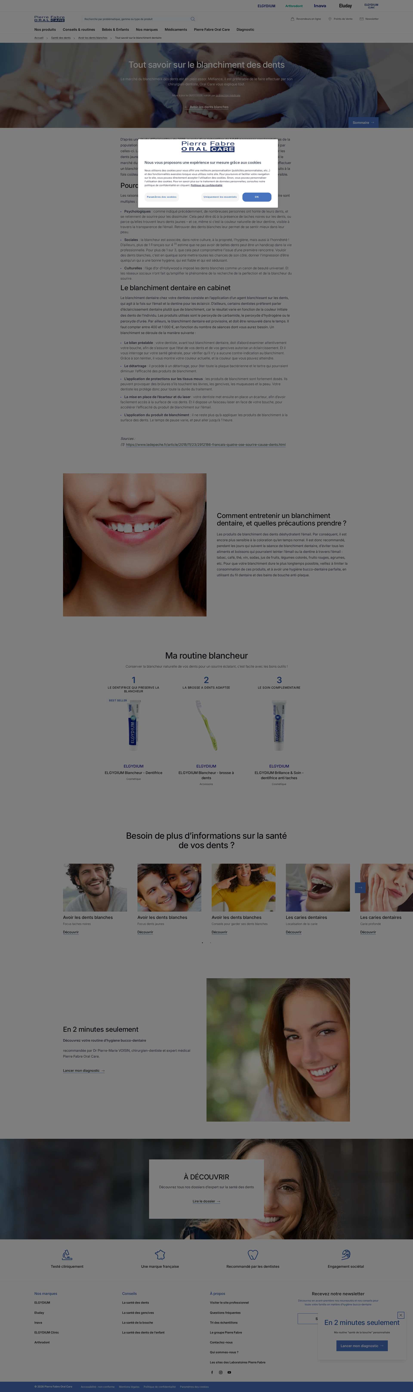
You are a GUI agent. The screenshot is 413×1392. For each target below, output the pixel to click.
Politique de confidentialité (206, 185)
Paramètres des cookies (162, 197)
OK (257, 197)
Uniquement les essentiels (220, 197)
